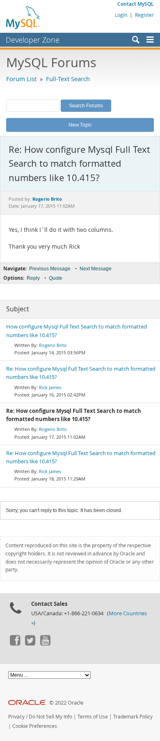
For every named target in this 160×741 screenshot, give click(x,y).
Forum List (21, 79)
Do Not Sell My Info (50, 717)
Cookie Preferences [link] (34, 726)
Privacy (16, 717)
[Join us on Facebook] (14, 643)
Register (144, 14)
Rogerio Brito (53, 345)
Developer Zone (32, 40)
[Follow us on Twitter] (30, 643)
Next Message (96, 269)
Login (121, 14)
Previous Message (50, 269)
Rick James (50, 387)
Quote (55, 278)
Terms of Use (93, 717)
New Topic (80, 124)
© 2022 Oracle (66, 702)
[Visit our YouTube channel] (45, 643)
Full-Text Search (68, 79)
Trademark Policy (133, 717)
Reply (33, 278)
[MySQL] (23, 17)
